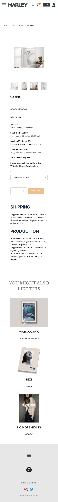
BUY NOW (36, 191)
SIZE (12, 172)
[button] (4, 5)
